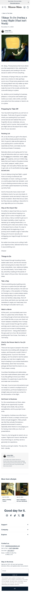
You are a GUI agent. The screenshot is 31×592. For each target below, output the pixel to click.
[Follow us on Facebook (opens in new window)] (11, 515)
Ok (15, 588)
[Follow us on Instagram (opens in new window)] (7, 515)
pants (2, 159)
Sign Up (14, 575)
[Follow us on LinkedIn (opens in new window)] (22, 515)
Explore (4, 534)
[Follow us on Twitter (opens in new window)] (19, 515)
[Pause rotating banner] (28, 2)
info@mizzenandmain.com (12, 546)
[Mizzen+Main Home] (15, 7)
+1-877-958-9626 (13, 548)
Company (4, 530)
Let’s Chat (10, 550)
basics (8, 156)
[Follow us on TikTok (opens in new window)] (15, 515)
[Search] (5, 7)
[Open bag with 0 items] (27, 7)
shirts (25, 156)
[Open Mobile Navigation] (2, 7)
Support (4, 525)
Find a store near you (15, 3)
